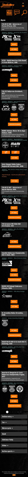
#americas (16, 65)
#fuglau (4, 384)
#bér (9, 169)
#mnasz (10, 102)
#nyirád (13, 197)
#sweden (4, 259)
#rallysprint (21, 318)
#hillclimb (21, 229)
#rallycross (4, 66)
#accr (15, 383)
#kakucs (4, 140)
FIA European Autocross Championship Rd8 (13, 28)
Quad (4, 434)
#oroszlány (15, 318)
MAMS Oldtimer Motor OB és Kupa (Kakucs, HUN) (13, 132)
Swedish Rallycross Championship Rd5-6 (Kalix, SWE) (13, 254)
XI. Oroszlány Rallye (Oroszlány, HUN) (12, 314)
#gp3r (20, 65)
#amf (15, 101)
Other (4, 445)
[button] (23, 6)
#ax (20, 32)
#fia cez (23, 101)
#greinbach (4, 102)
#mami (8, 140)
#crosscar (24, 32)
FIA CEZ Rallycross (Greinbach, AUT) (12, 92)
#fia (9, 33)
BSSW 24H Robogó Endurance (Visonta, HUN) (12, 287)
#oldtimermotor (18, 140)
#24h (15, 291)
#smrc (24, 258)
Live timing (14, 49)
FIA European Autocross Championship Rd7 (13, 192)
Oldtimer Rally (7, 439)
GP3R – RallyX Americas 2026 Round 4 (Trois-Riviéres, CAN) (14, 61)
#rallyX (9, 66)
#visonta (4, 292)
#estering (16, 347)
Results (14, 44)
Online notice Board (14, 54)
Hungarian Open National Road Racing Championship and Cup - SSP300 (13, 135)
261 (18, 412)
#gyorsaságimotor (18, 139)
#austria (19, 101)
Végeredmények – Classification (10, 174)
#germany (21, 347)
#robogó (22, 291)
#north (3, 348)
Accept (14, 475)
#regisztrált (5, 170)
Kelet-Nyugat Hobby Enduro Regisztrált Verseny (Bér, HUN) (12, 165)
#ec (7, 33)
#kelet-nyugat (23, 169)
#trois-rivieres (15, 66)
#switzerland (11, 230)
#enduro (13, 169)
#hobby (17, 169)
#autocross (16, 32)
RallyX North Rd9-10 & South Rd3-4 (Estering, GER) (14, 343)
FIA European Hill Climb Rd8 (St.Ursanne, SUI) (11, 225)
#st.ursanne (5, 230)
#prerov (12, 33)
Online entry (7, 416)
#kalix (15, 258)
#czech (3, 33)
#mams (12, 140)
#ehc (15, 229)
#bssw (18, 291)
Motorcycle (6, 428)
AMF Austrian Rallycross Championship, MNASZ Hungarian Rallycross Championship (13, 96)
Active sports (7, 451)
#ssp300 (25, 140)
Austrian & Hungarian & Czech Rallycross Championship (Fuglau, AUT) (13, 374)
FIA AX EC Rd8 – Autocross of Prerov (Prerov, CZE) (11, 25)
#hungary (9, 197)
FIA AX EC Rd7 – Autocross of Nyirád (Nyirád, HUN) (12, 188)
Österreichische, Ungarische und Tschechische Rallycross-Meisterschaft (13, 379)
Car (3, 422)
